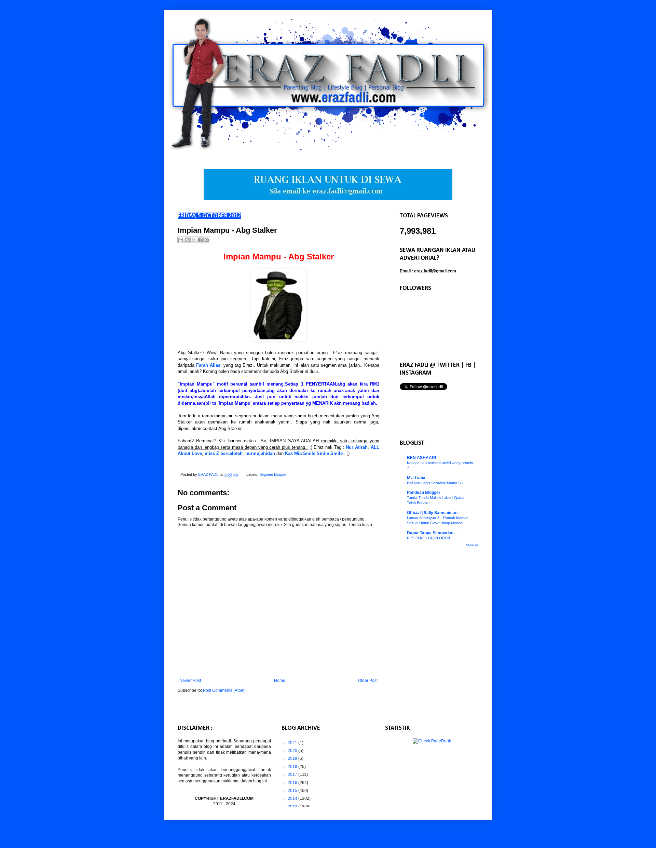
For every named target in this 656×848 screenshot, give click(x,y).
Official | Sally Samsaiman (432, 512)
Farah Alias (208, 365)
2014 (293, 798)
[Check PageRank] (432, 741)
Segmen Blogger (273, 474)
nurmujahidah (260, 453)
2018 (293, 766)
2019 (293, 758)
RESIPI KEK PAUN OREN (428, 538)
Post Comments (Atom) (224, 690)
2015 (293, 790)
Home (279, 680)
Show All (472, 545)
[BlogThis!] (187, 240)
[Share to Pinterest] (206, 240)
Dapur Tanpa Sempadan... (431, 532)
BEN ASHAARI (421, 457)
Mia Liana (416, 477)
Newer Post (190, 680)
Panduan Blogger (423, 492)
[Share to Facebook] (200, 240)
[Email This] (180, 240)
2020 (293, 750)
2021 (293, 742)
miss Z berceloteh (224, 453)
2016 (293, 782)
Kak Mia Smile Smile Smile (314, 453)
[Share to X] (193, 240)
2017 (293, 774)
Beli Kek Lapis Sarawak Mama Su (435, 483)
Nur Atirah (357, 447)
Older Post (368, 680)
